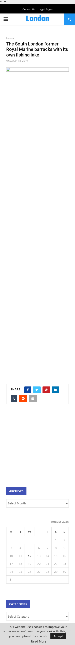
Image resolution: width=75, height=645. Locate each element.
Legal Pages (46, 9)
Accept (58, 636)
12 (29, 556)
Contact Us (28, 9)
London (37, 19)
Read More (38, 641)
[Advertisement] (37, 448)
